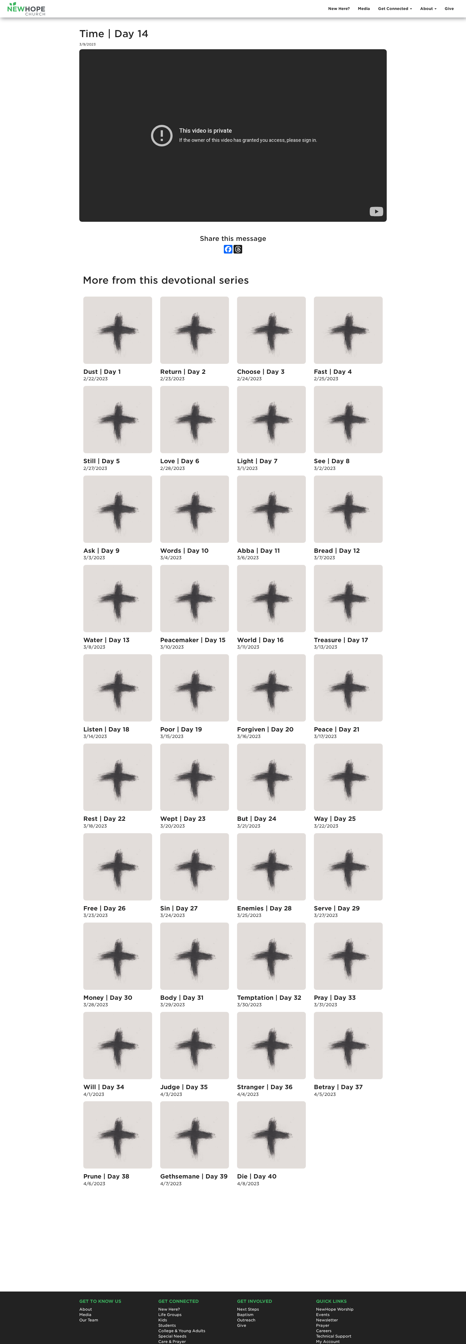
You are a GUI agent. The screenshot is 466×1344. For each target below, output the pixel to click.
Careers (323, 1331)
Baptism (245, 1315)
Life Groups (169, 1315)
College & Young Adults (181, 1331)
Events (323, 1315)
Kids (162, 1320)
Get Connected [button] (393, 8)
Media (364, 8)
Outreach (246, 1320)
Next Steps (248, 1309)
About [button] (427, 8)
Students (167, 1325)
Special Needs (172, 1336)
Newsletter (327, 1320)
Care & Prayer (172, 1341)
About (85, 1309)
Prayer (322, 1325)
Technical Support (333, 1336)
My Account (328, 1341)
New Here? (339, 8)
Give (449, 8)
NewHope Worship (335, 1309)
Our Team (88, 1320)
